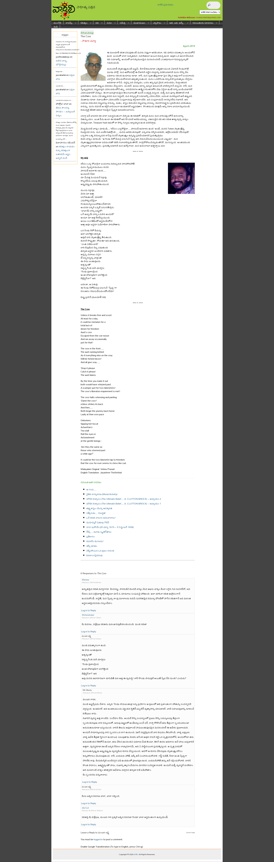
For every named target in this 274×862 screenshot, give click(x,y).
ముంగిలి (57, 22)
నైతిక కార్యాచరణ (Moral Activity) (101, 494)
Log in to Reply (88, 610)
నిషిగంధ (85, 808)
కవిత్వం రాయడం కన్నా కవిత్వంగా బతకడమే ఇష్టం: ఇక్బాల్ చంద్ (65, 152)
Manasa (85, 580)
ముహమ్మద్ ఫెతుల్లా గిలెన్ (97, 522)
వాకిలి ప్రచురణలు (165, 4)
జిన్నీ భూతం (91, 545)
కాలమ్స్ (68, 22)
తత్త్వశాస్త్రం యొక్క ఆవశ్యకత (99, 508)
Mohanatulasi (88, 615)
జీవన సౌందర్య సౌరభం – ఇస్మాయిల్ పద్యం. (65, 111)
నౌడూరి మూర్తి (89, 40)
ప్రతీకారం (90, 536)
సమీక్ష (121, 22)
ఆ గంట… (91, 489)
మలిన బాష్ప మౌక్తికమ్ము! (61, 62)
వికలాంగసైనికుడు (94, 555)
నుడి (56, 26)
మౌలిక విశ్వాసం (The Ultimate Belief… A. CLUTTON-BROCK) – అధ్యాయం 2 (123, 498)
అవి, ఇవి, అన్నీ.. (176, 22)
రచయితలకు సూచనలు (201, 22)
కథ (96, 22)
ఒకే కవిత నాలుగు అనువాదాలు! (101, 517)
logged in (98, 839)
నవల (108, 22)
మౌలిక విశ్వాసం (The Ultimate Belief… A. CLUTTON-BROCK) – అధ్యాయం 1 (123, 503)
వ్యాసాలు (156, 22)
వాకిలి (136, 854)
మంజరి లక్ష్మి (103, 832)
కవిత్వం (82, 22)
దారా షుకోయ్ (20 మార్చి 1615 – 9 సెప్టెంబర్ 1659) (110, 527)
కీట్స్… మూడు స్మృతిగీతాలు (98, 531)
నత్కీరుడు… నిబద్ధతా (96, 513)
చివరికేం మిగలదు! (95, 541)
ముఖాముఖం (138, 22)
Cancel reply (190, 832)
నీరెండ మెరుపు (87, 32)
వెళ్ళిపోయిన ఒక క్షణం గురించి (100, 550)
